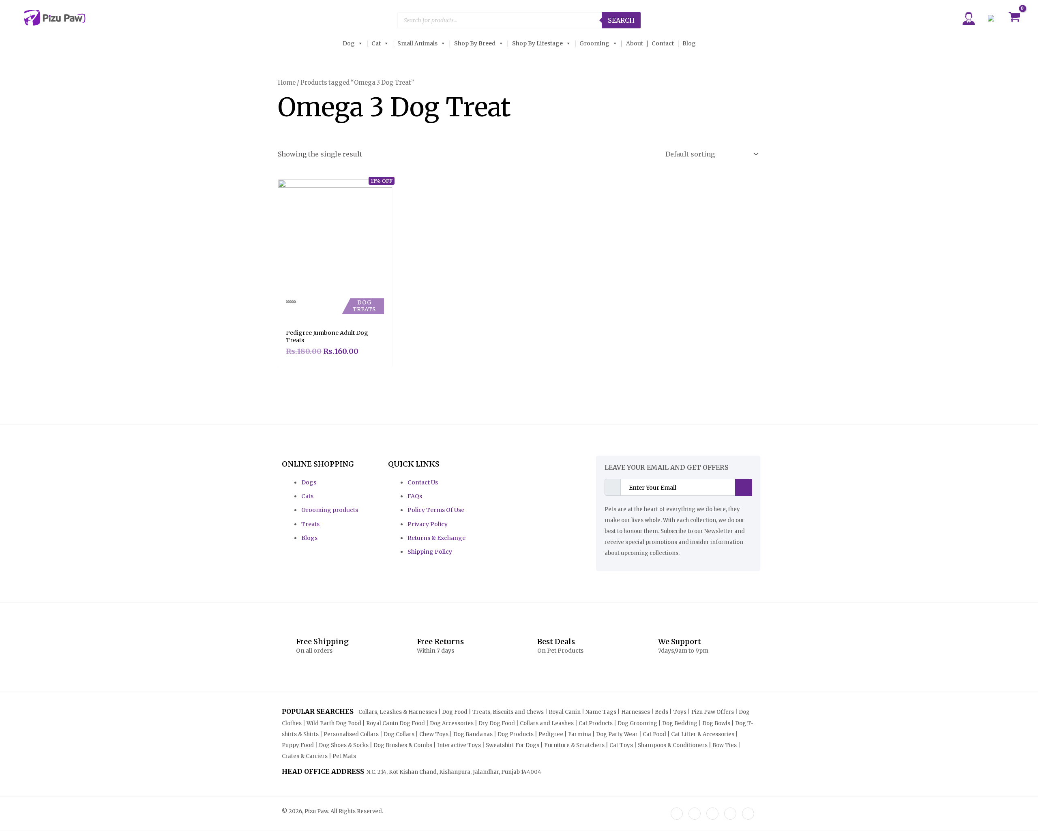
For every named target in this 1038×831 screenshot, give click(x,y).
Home (287, 82)
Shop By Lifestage (537, 44)
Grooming (594, 44)
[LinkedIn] (712, 813)
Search (621, 20)
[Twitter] (694, 813)
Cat (376, 44)
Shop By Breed (474, 44)
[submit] (743, 487)
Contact (663, 44)
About (634, 44)
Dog (349, 44)
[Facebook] (677, 813)
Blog (689, 44)
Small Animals (417, 44)
